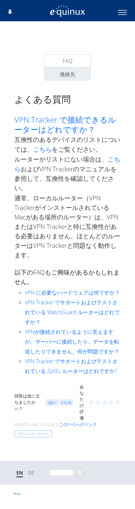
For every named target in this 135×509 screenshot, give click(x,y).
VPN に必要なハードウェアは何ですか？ (72, 292)
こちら (42, 149)
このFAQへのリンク (78, 424)
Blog (16, 493)
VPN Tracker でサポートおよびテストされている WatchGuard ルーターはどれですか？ (72, 312)
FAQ (67, 60)
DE (31, 472)
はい (52, 402)
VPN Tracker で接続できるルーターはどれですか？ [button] (65, 124)
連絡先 (67, 74)
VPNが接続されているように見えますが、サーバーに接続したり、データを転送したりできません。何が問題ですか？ (72, 341)
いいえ (66, 402)
